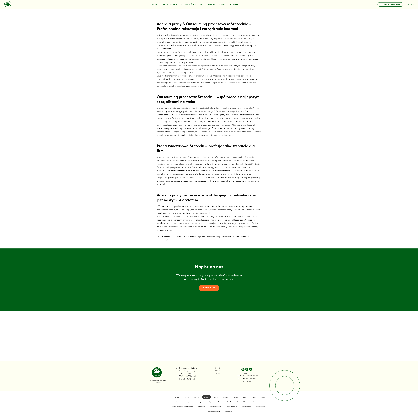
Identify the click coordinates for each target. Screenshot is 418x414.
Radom (220, 402)
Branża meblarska (261, 406)
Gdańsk (187, 397)
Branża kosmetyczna (215, 406)
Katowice (178, 402)
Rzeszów (236, 397)
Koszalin (229, 402)
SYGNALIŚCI (247, 381)
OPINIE (222, 4)
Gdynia (211, 402)
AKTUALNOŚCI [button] (187, 4)
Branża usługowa (257, 402)
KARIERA (211, 4)
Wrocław (196, 397)
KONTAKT (234, 4)
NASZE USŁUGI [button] (169, 4)
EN (408, 4)
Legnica (201, 402)
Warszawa (225, 397)
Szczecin (206, 397)
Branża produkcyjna (242, 402)
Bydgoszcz (176, 397)
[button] (209, 288)
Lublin (215, 397)
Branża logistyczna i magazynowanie (182, 406)
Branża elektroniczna (214, 411)
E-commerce (228, 411)
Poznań (263, 397)
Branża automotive (232, 406)
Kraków (254, 397)
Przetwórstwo (201, 406)
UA (412, 4)
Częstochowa (190, 402)
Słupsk (245, 397)
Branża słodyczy (246, 406)
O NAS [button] (154, 4)
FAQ (201, 4)
